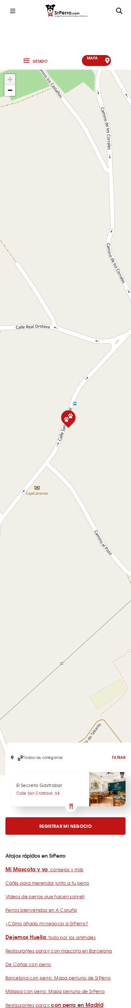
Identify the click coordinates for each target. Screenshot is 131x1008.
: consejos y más (44, 869)
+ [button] (10, 79)
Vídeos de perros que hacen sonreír (45, 896)
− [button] (10, 90)
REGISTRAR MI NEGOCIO (65, 825)
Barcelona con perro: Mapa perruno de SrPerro (58, 977)
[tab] (35, 60)
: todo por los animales (50, 937)
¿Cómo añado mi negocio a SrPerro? (46, 923)
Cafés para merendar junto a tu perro (47, 883)
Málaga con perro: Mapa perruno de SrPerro (55, 991)
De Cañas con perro (28, 964)
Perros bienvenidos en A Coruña (41, 910)
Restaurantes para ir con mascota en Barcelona (58, 950)
